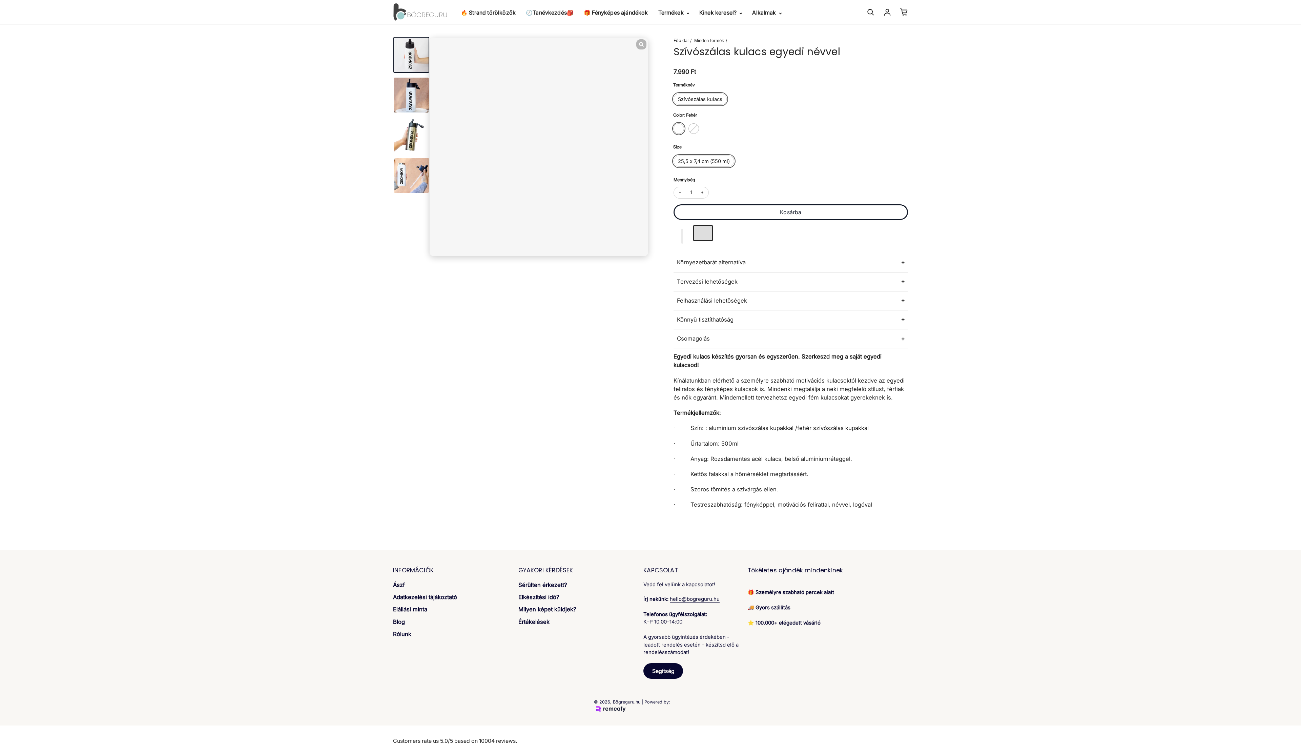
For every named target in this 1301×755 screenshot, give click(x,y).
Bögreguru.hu (626, 702)
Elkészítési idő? (538, 597)
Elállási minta (410, 609)
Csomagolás (693, 338)
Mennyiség (684, 179)
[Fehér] (679, 128)
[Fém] (693, 128)
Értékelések (534, 621)
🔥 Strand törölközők (488, 12)
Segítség (663, 671)
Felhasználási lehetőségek (712, 300)
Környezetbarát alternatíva (711, 262)
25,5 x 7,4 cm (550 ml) (704, 161)
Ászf (399, 584)
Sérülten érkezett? (542, 584)
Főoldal (681, 40)
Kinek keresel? (718, 12)
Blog (399, 621)
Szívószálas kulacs (700, 99)
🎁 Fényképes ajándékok (616, 12)
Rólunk (402, 634)
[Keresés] (871, 12)
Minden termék (709, 40)
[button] (682, 236)
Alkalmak (764, 12)
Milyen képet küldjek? (547, 609)
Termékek (671, 12)
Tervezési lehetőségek (707, 281)
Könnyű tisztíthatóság (705, 319)
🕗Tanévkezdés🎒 (550, 12)
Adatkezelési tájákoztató (425, 597)
